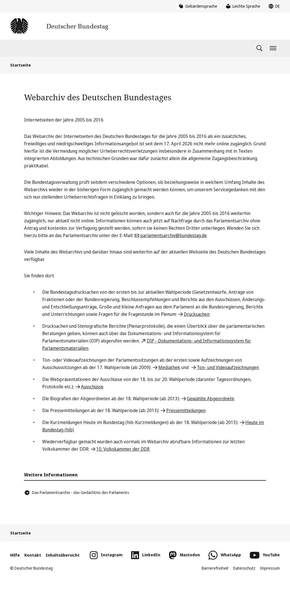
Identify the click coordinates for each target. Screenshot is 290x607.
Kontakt (32, 555)
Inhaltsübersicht (63, 555)
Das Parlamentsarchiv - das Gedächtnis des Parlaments (80, 492)
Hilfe (15, 555)
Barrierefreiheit (215, 568)
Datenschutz (244, 568)
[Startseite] (59, 26)
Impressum (270, 568)
